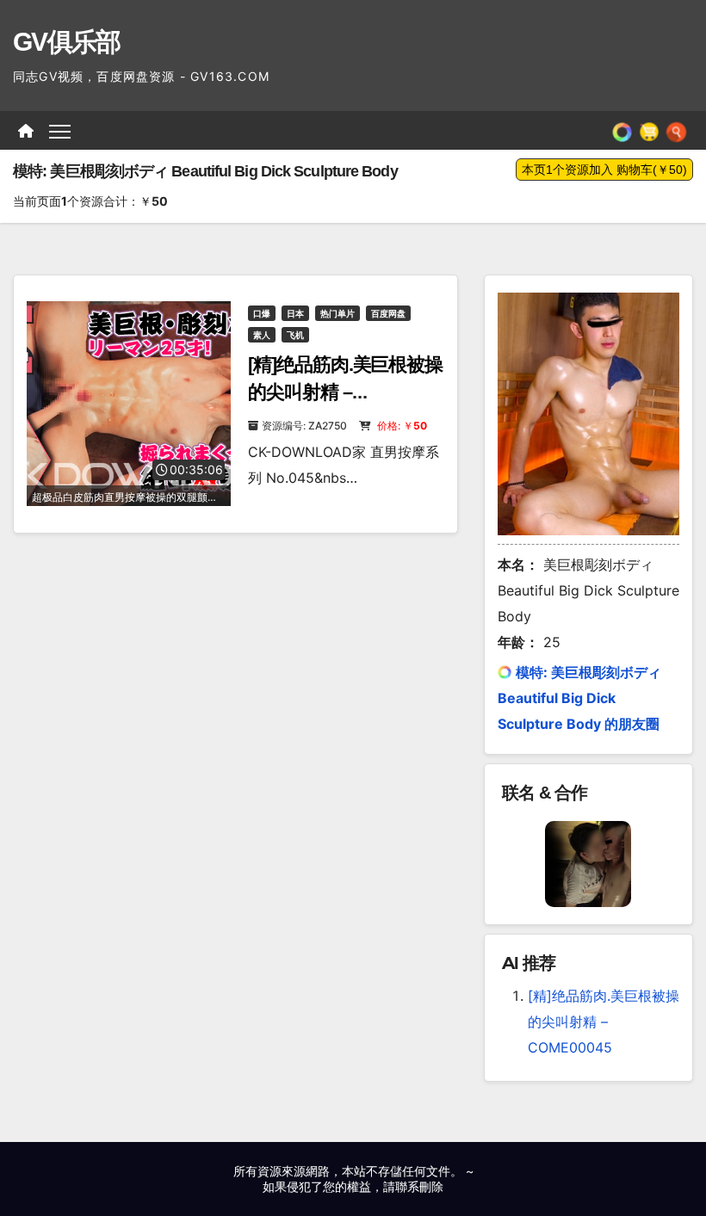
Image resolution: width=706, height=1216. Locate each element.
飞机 (295, 335)
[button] (676, 130)
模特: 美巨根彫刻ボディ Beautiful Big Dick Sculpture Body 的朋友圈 (579, 698)
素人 (261, 335)
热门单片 (337, 313)
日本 (295, 313)
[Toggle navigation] (60, 130)
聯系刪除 (419, 1186)
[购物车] (649, 131)
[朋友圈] (622, 131)
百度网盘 (388, 313)
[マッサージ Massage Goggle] (588, 862)
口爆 (261, 313)
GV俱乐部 (67, 42)
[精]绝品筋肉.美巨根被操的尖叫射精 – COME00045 (345, 392)
